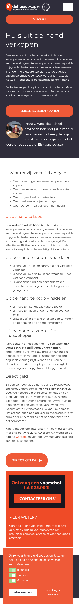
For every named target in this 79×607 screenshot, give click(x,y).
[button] (12, 570)
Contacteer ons (19, 525)
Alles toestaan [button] (23, 592)
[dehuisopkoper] (37, 476)
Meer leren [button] (23, 564)
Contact (21, 436)
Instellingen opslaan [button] (53, 592)
